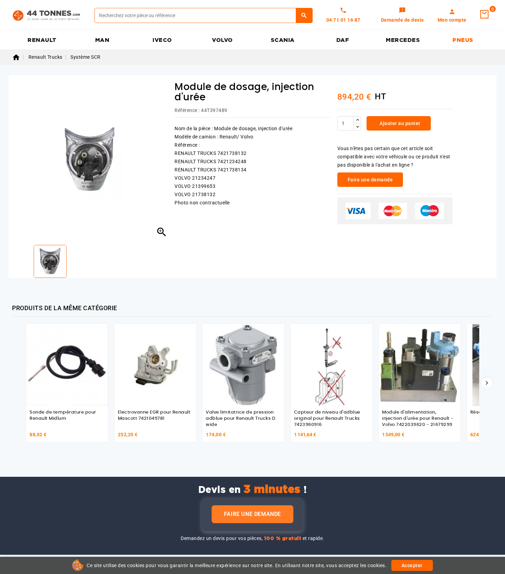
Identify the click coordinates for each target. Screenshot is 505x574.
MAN (102, 40)
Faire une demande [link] (370, 179)
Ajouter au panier (399, 123)
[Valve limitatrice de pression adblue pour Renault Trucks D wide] (243, 365)
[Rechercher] (304, 15)
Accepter (412, 565)
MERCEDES (403, 40)
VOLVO (222, 40)
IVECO (162, 40)
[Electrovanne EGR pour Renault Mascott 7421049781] (155, 365)
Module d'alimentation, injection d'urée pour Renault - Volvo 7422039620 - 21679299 (418, 418)
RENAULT (42, 40)
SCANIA (283, 40)
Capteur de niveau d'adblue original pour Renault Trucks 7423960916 (327, 418)
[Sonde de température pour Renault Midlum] (67, 365)
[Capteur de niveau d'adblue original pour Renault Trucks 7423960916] (331, 365)
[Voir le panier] (484, 14)
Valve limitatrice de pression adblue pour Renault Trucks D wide (240, 418)
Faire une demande (252, 514)
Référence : (187, 110)
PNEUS (462, 40)
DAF (342, 40)
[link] (402, 15)
